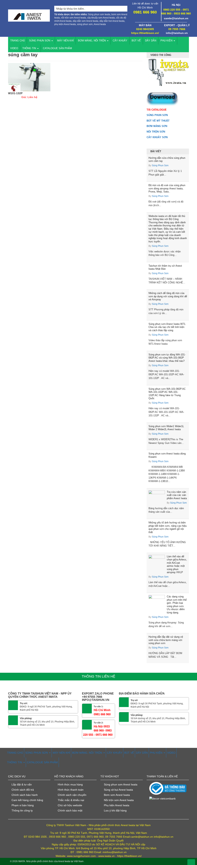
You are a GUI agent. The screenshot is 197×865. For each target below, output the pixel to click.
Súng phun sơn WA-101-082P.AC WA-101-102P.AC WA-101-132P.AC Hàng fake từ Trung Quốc (167, 393)
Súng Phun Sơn (160, 165)
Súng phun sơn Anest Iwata (120, 784)
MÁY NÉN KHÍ (65, 40)
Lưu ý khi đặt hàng (115, 810)
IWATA (21, 861)
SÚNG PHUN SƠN (40, 40)
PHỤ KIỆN (166, 40)
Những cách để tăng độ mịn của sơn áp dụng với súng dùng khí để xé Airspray (168, 296)
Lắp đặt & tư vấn (22, 784)
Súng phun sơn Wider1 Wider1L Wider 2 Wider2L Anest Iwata (166, 428)
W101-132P (15, 93)
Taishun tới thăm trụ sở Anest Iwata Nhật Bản (165, 267)
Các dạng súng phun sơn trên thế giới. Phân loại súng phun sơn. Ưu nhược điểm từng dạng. (177, 604)
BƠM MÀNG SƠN (157, 126)
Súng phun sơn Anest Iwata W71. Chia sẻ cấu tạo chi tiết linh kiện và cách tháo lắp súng (167, 327)
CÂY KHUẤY (120, 40)
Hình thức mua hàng (70, 784)
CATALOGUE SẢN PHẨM (57, 48)
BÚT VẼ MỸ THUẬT (158, 120)
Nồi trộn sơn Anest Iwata (119, 800)
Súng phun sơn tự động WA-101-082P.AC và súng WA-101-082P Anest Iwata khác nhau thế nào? (167, 357)
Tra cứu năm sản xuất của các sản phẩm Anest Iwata (177, 495)
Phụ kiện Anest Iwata (116, 805)
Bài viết (155, 151)
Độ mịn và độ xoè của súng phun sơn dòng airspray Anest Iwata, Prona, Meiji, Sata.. (167, 188)
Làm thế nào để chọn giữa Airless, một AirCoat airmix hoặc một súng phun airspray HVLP (177, 564)
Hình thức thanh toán (70, 789)
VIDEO (14, 48)
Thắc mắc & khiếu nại (71, 800)
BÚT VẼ (136, 40)
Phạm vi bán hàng (23, 805)
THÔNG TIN (29, 48)
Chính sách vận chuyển (72, 794)
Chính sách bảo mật (70, 810)
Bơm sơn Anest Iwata (117, 794)
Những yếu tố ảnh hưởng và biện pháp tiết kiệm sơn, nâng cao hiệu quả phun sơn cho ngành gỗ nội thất (168, 527)
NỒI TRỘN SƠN (156, 131)
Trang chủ (17, 40)
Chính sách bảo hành (25, 794)
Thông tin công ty (22, 810)
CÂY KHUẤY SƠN (157, 137)
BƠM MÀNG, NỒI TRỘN (92, 40)
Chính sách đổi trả (23, 789)
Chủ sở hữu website (70, 805)
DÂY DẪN (150, 40)
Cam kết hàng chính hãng (27, 800)
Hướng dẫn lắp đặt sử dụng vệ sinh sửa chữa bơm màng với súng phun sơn (166, 640)
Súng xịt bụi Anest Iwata (118, 789)
